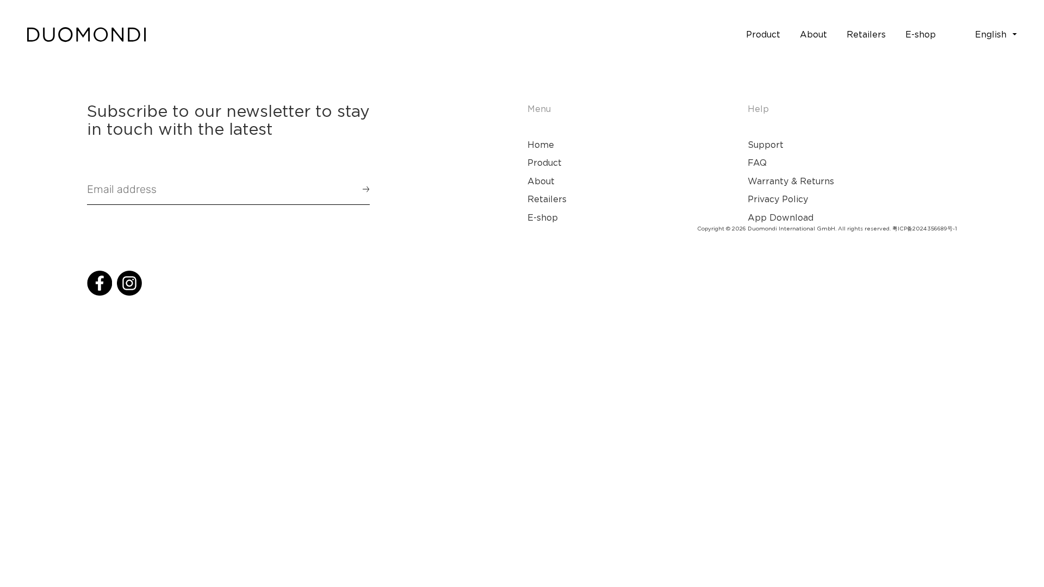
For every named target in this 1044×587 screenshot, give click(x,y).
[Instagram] (129, 283)
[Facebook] (99, 283)
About (541, 181)
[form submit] (361, 189)
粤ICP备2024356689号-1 (924, 229)
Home (540, 144)
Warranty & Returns (791, 181)
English (990, 34)
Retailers (547, 199)
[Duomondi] (86, 34)
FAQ (757, 162)
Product (544, 162)
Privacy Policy (778, 199)
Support (766, 144)
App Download (780, 217)
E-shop (542, 217)
